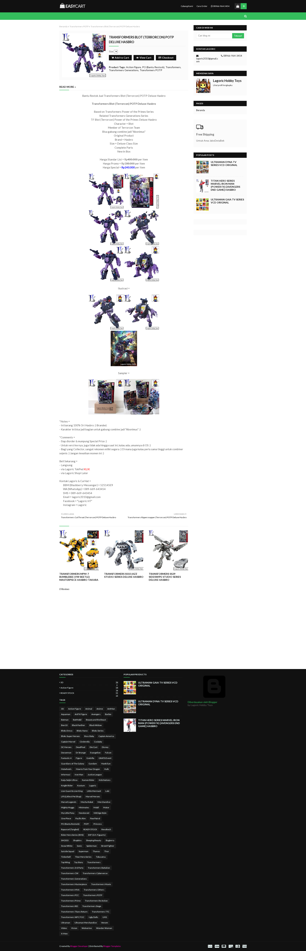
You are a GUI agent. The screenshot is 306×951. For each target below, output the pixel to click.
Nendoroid (84, 813)
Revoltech (106, 829)
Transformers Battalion (99, 867)
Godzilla (90, 758)
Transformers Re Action (96, 900)
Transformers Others (94, 889)
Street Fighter (107, 846)
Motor (106, 807)
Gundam (93, 763)
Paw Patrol (95, 818)
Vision (74, 928)
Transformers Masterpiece (74, 884)
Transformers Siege (91, 906)
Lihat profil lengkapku (223, 85)
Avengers (96, 714)
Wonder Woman (104, 928)
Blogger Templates (112, 946)
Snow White (66, 846)
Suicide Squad (67, 851)
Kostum (81, 785)
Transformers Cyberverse (95, 873)
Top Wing (65, 862)
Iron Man (79, 774)
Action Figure (133, 67)
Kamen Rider (88, 780)
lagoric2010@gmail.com (207, 60)
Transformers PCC (70, 895)
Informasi (65, 774)
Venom (104, 922)
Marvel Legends (68, 802)
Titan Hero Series (83, 856)
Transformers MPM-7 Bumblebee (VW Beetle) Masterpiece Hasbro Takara (78, 576)
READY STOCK (89, 693)
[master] (224, 946)
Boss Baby (89, 736)
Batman (65, 719)
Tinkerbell (66, 856)
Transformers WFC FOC (72, 917)
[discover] (231, 946)
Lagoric (92, 785)
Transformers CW (69, 873)
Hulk (106, 769)
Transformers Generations (123, 70)
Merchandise (104, 802)
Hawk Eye (105, 763)
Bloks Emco (66, 730)
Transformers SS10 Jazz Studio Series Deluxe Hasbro (123, 575)
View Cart (145, 57)
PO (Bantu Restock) (153, 67)
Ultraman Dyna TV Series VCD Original (224, 163)
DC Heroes (66, 747)
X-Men (64, 933)
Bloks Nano (82, 730)
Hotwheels (66, 769)
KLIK (87, 469)
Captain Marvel (68, 741)
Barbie (108, 714)
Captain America (106, 736)
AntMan (111, 708)
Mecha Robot (87, 802)
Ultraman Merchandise (86, 922)
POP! (86, 824)
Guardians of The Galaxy (72, 763)
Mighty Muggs (67, 807)
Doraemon (66, 752)
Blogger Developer (79, 946)
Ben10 (64, 725)
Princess (98, 824)
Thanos (96, 851)
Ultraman (65, 922)
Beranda (63, 26)
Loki (107, 791)
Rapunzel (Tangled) (70, 829)
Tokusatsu (101, 856)
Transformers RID (69, 906)
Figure (79, 758)
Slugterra (110, 840)
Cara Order (202, 6)
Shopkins (77, 840)
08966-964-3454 (221, 6)
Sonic (79, 846)
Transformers (173, 67)
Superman (83, 851)
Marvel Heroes (93, 796)
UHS (105, 917)
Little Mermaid (94, 791)
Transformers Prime (71, 900)
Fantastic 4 (66, 758)
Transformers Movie (101, 884)
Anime (100, 708)
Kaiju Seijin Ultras (69, 780)
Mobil (96, 807)
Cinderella (85, 741)
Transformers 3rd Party (72, 867)
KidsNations (104, 780)
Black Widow (95, 725)
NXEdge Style (100, 813)
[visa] (217, 946)
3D (89, 682)
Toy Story (78, 862)
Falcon (108, 752)
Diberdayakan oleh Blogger (202, 702)
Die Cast (93, 747)
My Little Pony (67, 813)
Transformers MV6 (70, 889)
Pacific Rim (80, 818)
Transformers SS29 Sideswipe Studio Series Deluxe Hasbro (165, 576)
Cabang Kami (187, 6)
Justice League (95, 774)
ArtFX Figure (81, 714)
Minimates (84, 807)
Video (64, 928)
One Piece (66, 818)
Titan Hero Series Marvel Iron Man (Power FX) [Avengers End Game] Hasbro (225, 185)
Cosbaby (98, 741)
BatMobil (77, 719)
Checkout (168, 57)
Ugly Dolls (93, 917)
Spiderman (91, 846)
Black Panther (78, 725)
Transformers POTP (79, 26)
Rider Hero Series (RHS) (72, 835)
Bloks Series (98, 730)
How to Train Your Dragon (88, 769)
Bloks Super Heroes (70, 736)
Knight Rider (67, 785)
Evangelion (95, 752)
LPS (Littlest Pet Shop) (71, 796)
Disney (105, 747)
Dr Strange (81, 752)
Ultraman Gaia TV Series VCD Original (227, 201)
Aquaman (65, 714)
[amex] (244, 946)
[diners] (238, 946)
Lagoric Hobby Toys (227, 81)
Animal (88, 708)
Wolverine (87, 928)
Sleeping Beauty (93, 840)
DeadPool (80, 747)
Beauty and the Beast (96, 719)
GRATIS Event (105, 758)
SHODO (65, 840)
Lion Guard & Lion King (72, 791)
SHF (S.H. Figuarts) (97, 835)
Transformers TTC (100, 911)
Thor (106, 851)
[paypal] (210, 946)
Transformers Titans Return (74, 911)
